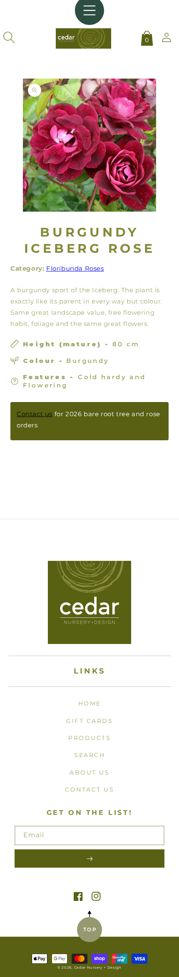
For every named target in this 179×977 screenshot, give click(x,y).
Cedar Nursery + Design (98, 967)
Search (89, 755)
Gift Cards (89, 721)
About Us (89, 772)
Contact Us (89, 789)
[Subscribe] (89, 858)
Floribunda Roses (75, 268)
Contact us (34, 414)
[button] (9, 37)
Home (89, 703)
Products (89, 738)
